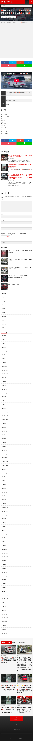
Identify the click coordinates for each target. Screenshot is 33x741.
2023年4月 (4, 488)
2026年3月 (4, 354)
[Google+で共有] (20, 62)
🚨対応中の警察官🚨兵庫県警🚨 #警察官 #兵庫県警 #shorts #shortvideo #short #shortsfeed (8, 710)
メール (2, 220)
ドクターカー (5, 297)
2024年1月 (4, 454)
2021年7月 (4, 568)
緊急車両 (4, 324)
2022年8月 (4, 518)
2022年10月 (5, 511)
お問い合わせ (16, 729)
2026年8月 (4, 335)
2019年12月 (5, 617)
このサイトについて (16, 724)
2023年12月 (5, 457)
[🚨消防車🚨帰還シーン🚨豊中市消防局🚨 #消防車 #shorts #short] (4, 167)
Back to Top (16, 719)
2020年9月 (4, 602)
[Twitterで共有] (13, 62)
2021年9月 (4, 560)
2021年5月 (4, 576)
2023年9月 (4, 469)
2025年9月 (4, 377)
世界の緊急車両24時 (20, 738)
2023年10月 (5, 465)
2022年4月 (4, 534)
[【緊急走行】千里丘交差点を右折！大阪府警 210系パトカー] (4, 261)
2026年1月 (4, 362)
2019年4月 (4, 625)
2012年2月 (4, 633)
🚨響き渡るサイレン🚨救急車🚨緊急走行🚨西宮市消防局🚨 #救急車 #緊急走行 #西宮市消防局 (8, 660)
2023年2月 (4, 495)
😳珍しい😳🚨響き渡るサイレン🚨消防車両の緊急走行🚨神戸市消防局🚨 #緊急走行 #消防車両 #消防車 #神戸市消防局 (24, 689)
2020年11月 (5, 598)
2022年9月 (4, 515)
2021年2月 (4, 587)
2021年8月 (4, 564)
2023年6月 (4, 480)
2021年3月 (4, 583)
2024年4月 (4, 442)
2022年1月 (4, 545)
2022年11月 (5, 507)
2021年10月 (5, 556)
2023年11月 (5, 461)
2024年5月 (4, 438)
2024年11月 (5, 415)
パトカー (4, 301)
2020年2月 (4, 614)
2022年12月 (5, 503)
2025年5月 (4, 393)
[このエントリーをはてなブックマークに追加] (28, 62)
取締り (3, 305)
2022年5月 (4, 530)
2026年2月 (4, 358)
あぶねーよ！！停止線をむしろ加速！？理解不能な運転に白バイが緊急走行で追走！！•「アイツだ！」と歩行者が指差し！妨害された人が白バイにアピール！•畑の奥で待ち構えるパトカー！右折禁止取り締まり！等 (24, 664)
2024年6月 (4, 434)
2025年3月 (4, 400)
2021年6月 (4, 572)
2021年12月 (5, 549)
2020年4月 (4, 610)
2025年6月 (4, 389)
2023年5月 (4, 484)
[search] (31, 6)
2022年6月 (4, 526)
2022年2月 (4, 541)
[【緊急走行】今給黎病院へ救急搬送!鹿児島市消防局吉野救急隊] (4, 253)
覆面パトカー (12, 17)
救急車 (3, 308)
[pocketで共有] (8, 65)
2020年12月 (5, 595)
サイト (2, 226)
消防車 (3, 312)
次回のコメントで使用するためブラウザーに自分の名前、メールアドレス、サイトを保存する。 (16, 234)
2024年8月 (4, 427)
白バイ (3, 320)
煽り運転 (4, 316)
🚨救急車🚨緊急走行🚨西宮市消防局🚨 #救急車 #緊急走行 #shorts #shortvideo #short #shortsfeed (8, 688)
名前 (2, 214)
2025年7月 (4, 385)
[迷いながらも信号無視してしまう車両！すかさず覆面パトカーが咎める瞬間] (4, 157)
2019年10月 (5, 621)
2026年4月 (4, 351)
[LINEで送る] (24, 65)
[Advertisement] (16, 40)
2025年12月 (5, 366)
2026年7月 (4, 339)
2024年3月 (4, 446)
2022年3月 (4, 537)
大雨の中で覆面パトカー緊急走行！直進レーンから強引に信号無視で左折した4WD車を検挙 (24, 710)
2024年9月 (4, 423)
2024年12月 (5, 412)
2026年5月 (4, 347)
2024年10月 (5, 419)
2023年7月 (4, 476)
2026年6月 (4, 343)
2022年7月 (4, 522)
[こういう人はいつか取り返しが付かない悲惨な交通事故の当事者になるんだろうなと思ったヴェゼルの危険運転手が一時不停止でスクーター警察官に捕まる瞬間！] (4, 176)
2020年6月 (4, 606)
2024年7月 (4, 431)
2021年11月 (5, 553)
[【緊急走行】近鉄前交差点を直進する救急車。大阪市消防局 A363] (4, 270)
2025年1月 (4, 408)
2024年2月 (4, 450)
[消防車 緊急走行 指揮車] (4, 286)
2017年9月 (4, 629)
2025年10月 (5, 374)
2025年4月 (4, 396)
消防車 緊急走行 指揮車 (14, 284)
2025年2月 (4, 404)
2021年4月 (4, 579)
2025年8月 (4, 381)
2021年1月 (4, 591)
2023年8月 (4, 473)
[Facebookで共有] (5, 62)
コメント (3, 199)
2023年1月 (4, 499)
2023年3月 (4, 492)
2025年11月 (5, 370)
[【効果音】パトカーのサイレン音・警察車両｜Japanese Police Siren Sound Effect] (4, 278)
